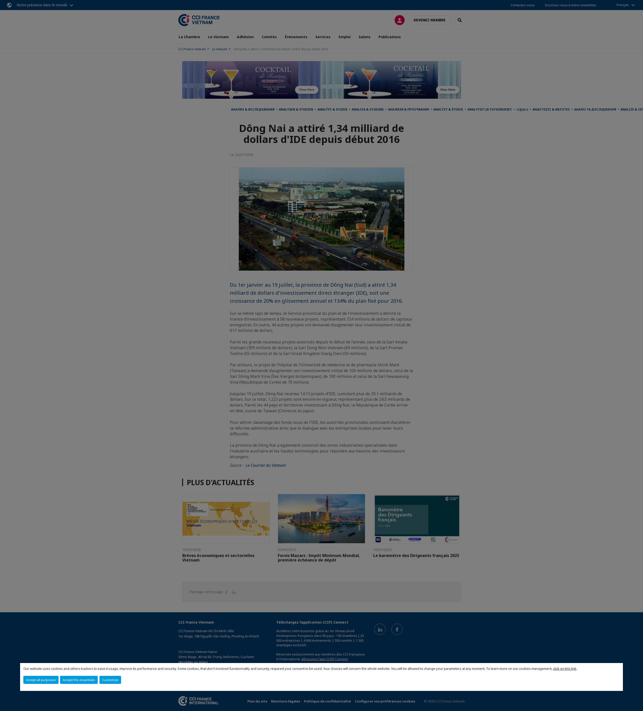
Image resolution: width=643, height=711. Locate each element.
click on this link (564, 668)
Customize (110, 680)
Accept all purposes (41, 680)
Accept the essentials (79, 680)
